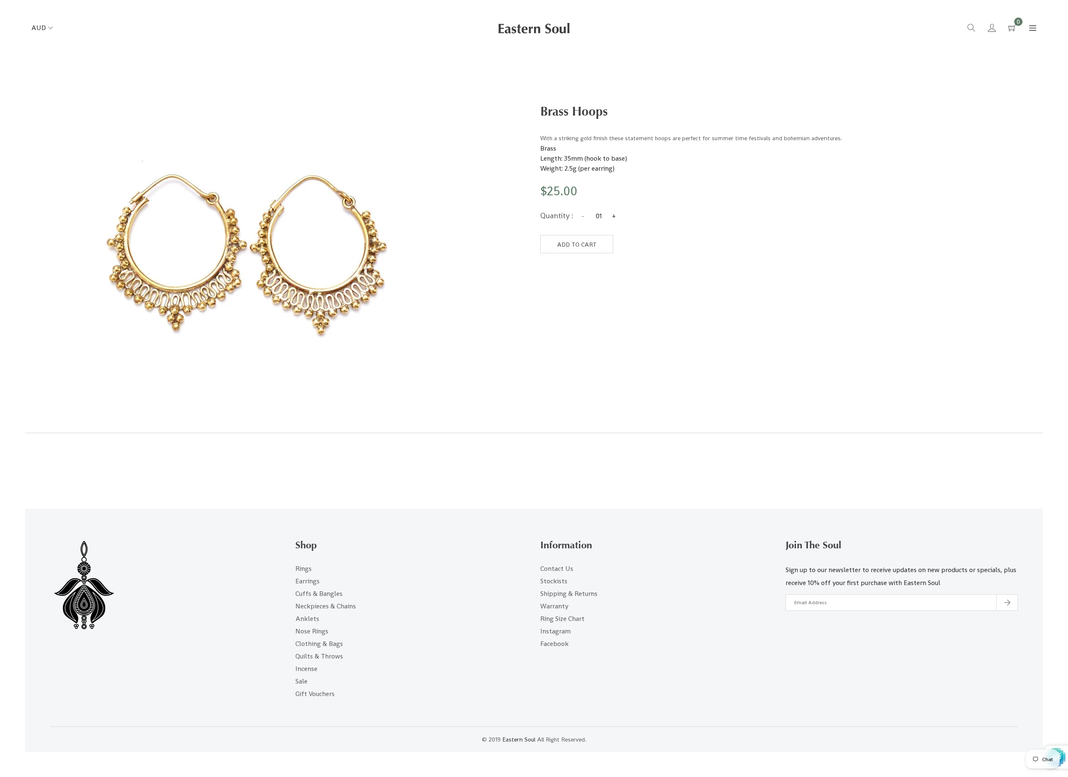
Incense (306, 668)
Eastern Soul (518, 739)
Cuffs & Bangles (319, 593)
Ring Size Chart (562, 618)
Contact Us (556, 568)
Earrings (307, 581)
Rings (303, 568)
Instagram (555, 631)
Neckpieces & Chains (325, 606)
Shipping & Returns (568, 593)
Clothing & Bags (319, 643)
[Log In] (992, 29)
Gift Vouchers (315, 693)
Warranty (554, 606)
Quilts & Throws (319, 656)
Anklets (307, 618)
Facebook (554, 643)
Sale (301, 681)
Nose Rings (311, 631)
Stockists (553, 581)
